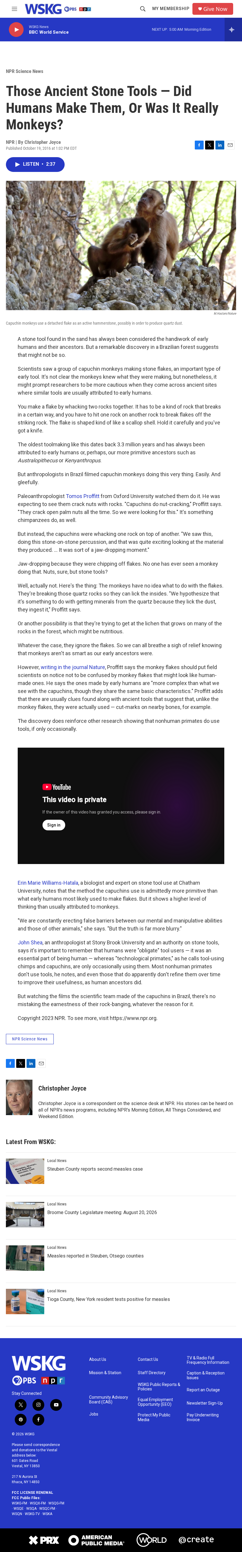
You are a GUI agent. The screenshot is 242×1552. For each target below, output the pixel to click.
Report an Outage (203, 1390)
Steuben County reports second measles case (95, 1169)
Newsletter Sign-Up (205, 1403)
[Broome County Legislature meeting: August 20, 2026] (25, 1214)
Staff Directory (152, 1373)
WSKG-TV (32, 1514)
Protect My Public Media (154, 1417)
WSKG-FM (19, 1503)
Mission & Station (105, 1373)
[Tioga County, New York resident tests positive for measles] (25, 1301)
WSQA (31, 1509)
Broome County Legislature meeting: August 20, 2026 (102, 1212)
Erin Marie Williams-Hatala (48, 883)
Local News (56, 1160)
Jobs (93, 1414)
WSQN (17, 1514)
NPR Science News (24, 71)
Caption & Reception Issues (206, 1375)
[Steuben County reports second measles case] (25, 1171)
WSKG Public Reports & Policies (159, 1387)
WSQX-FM (38, 1503)
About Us (97, 1359)
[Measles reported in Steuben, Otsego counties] (25, 1258)
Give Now (215, 9)
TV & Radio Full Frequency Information (208, 1360)
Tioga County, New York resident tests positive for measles (108, 1299)
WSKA (47, 1514)
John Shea (30, 942)
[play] (16, 29)
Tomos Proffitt (82, 496)
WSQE (19, 1509)
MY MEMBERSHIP (170, 8)
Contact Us (148, 1359)
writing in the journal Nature (73, 667)
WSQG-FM (56, 1503)
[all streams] (233, 29)
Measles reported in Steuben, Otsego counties (95, 1256)
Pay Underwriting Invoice (203, 1417)
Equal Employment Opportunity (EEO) (155, 1402)
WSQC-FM (47, 1509)
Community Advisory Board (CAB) (108, 1399)
